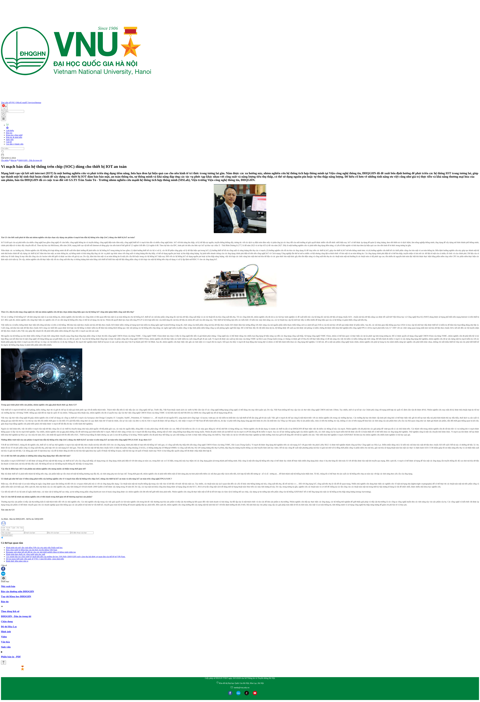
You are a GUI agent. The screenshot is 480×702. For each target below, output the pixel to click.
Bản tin (13, 160)
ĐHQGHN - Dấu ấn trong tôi (30, 160)
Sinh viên (10, 139)
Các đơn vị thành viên (14, 144)
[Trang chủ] (76, 100)
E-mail (23, 102)
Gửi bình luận (7, 535)
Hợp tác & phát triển (14, 137)
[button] (240, 569)
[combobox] (4, 107)
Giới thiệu (10, 130)
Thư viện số (5, 102)
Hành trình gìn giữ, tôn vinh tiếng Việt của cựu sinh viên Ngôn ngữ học (34, 548)
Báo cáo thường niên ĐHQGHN (17, 591)
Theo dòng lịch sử (10, 611)
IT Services (30, 102)
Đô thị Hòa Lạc (9, 626)
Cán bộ (9, 142)
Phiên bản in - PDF (11, 656)
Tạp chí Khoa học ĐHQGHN (16, 596)
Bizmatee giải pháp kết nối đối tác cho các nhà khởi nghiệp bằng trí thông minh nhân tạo (41, 552)
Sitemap (38, 102)
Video (4, 636)
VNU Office (15, 102)
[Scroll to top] (3, 663)
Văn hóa (5, 642)
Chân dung (7, 621)
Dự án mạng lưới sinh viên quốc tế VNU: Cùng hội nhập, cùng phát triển (35, 559)
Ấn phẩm (5, 160)
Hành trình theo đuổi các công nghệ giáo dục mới (25, 554)
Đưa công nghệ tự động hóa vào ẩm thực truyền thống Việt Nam (31, 550)
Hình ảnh (6, 631)
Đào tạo (9, 133)
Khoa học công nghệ (14, 135)
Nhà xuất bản (8, 586)
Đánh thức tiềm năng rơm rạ (17, 561)
